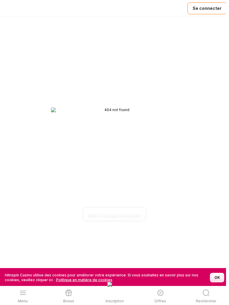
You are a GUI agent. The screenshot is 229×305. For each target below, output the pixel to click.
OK (217, 277)
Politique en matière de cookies (84, 280)
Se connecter (207, 8)
